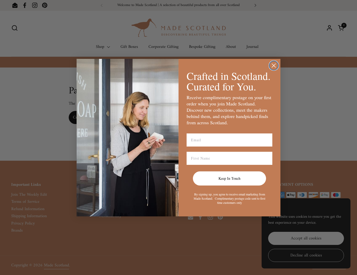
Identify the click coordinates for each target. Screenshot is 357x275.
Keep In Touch (229, 178)
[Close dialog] (273, 65)
